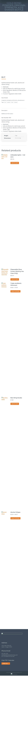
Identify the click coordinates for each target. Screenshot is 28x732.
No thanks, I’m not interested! (14, 730)
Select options (15, 291)
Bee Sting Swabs (16, 398)
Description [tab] (4, 110)
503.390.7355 (4, 653)
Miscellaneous (21, 100)
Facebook (15, 674)
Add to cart (14, 163)
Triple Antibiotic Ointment (15, 284)
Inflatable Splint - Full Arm (17, 156)
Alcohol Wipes (15, 512)
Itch (5, 102)
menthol (8, 102)
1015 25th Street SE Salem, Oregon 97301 (6, 646)
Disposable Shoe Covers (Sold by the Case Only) (17, 271)
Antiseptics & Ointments (12, 100)
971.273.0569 (4, 656)
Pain (12, 102)
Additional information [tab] (7, 113)
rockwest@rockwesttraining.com (9, 655)
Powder (15, 102)
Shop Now (14, 702)
